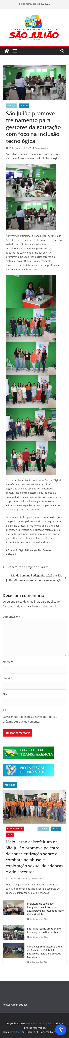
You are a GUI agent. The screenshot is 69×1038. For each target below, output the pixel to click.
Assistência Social (15, 829)
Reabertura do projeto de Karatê (27, 567)
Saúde (9, 835)
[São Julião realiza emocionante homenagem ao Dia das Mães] (13, 933)
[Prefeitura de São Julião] (7, 51)
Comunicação (41, 148)
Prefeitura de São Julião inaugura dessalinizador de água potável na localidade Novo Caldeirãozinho (45, 909)
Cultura (30, 829)
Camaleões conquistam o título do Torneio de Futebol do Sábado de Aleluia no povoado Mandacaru (44, 952)
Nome (8, 662)
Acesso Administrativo (15, 1004)
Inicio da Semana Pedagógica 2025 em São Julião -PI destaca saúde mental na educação (34, 578)
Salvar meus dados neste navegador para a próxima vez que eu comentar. (30, 719)
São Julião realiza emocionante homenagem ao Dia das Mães (44, 930)
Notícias (24, 105)
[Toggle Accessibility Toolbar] (60, 1030)
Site (5, 694)
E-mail (8, 678)
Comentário (11, 616)
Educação (11, 105)
